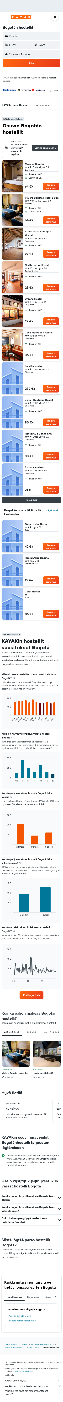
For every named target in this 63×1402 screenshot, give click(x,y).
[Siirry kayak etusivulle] (21, 17)
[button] (5, 17)
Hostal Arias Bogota (37, 557)
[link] (31, 995)
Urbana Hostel (33, 298)
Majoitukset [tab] (33, 1297)
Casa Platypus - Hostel (38, 332)
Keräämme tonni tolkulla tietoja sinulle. (26, 1386)
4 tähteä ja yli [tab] (12, 1032)
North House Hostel (37, 265)
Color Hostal (32, 591)
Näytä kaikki (52, 510)
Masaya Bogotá (34, 164)
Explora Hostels (34, 467)
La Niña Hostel (33, 366)
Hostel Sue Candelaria (38, 433)
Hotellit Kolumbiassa (13, 1347)
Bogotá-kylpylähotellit (20, 1316)
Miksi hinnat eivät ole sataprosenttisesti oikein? (26, 1392)
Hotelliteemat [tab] (14, 1297)
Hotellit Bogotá (32, 1347)
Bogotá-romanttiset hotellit (22, 1320)
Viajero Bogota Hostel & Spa (42, 197)
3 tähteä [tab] (32, 1032)
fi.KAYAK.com (11, 1344)
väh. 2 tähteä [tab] (51, 1032)
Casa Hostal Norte (36, 524)
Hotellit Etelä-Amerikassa (42, 1344)
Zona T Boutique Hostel (39, 399)
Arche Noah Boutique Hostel (38, 233)
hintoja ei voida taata (23, 1371)
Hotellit (24, 1344)
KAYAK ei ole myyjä (15, 1380)
